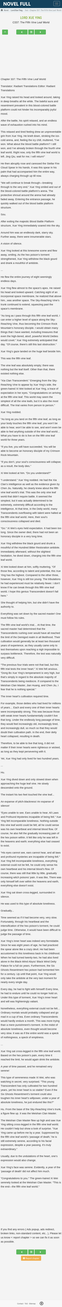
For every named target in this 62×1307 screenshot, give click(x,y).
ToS (26, 1303)
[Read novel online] (17, 4)
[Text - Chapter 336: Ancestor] (22, 32)
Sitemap (32, 1303)
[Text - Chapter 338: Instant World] (40, 32)
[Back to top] (41, 1304)
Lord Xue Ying (31, 18)
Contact (20, 1303)
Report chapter (32, 1258)
